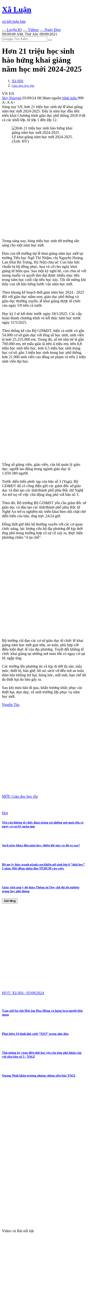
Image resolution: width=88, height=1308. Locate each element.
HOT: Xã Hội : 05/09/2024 (23, 993)
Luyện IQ (14, 30)
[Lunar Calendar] (42, 31)
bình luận (70, 98)
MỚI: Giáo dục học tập (20, 796)
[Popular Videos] (25, 31)
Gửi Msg (10, 901)
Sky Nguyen (12, 98)
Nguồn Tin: (11, 705)
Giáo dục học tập (23, 85)
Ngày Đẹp (52, 30)
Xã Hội (17, 81)
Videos (33, 30)
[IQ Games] (4, 31)
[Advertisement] (44, 191)
